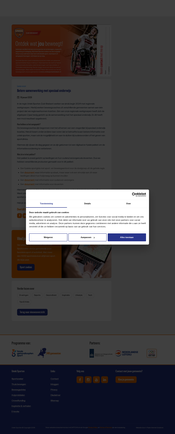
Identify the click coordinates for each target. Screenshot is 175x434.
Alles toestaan (127, 237)
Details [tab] (87, 203)
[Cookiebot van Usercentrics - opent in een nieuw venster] (134, 195)
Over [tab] (128, 203)
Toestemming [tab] (46, 203)
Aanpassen (86, 237)
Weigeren (48, 237)
